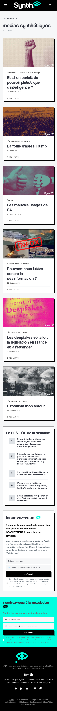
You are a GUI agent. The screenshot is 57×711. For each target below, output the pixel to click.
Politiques (25, 141)
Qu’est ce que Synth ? (15, 680)
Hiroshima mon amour (26, 405)
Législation (12, 332)
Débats (30, 73)
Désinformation (13, 141)
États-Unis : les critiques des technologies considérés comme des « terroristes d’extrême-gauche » (31, 443)
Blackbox (10, 264)
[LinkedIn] (21, 688)
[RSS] (16, 688)
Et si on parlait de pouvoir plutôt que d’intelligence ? (23, 82)
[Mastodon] (40, 688)
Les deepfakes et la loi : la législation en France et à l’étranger (27, 342)
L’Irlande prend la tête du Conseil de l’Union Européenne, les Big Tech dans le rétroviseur (32, 485)
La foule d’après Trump (27, 145)
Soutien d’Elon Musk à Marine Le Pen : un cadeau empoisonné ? (32, 473)
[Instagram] (35, 688)
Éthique (37, 73)
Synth (11, 700)
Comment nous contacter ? (40, 680)
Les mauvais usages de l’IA (27, 207)
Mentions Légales (42, 683)
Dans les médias (22, 264)
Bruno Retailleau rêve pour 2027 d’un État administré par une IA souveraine (32, 498)
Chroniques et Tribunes (17, 73)
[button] (6, 5)
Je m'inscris (28, 574)
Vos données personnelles (20, 683)
